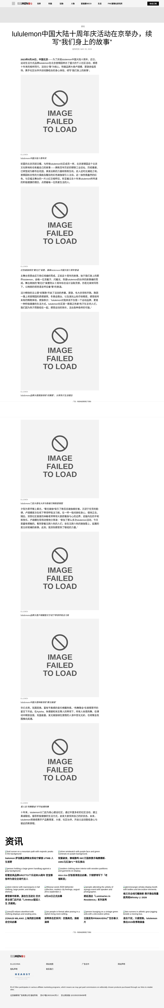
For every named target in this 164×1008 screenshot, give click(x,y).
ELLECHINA (15, 964)
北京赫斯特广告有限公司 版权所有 (24, 995)
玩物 (61, 4)
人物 (73, 4)
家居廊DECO (86, 4)
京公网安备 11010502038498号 (73, 995)
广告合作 (85, 964)
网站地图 (49, 964)
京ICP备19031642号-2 (49, 995)
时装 (50, 4)
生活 (99, 4)
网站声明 (121, 964)
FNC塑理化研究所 (115, 4)
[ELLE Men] (25, 3)
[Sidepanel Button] (13, 4)
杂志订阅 (153, 4)
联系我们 (49, 969)
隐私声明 (13, 969)
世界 (39, 4)
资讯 (14, 842)
